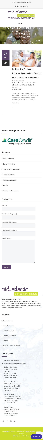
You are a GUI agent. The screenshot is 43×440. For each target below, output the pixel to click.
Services (5, 185)
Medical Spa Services (9, 180)
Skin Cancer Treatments (11, 191)
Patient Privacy (26, 436)
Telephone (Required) (9, 230)
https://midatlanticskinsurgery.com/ (15, 363)
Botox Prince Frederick (21, 83)
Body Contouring (8, 158)
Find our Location (22, 6)
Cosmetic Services (9, 164)
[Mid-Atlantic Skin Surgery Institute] (21, 15)
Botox (19, 89)
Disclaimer (16, 436)
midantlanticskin (19, 81)
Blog (15, 89)
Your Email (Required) (9, 222)
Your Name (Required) (9, 214)
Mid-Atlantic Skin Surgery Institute (24, 431)
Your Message (6, 238)
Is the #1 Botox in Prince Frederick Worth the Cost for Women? (26, 73)
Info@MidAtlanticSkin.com (12, 360)
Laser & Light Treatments (11, 169)
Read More (15, 103)
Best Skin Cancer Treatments (11, 345)
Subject (4, 206)
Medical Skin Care (8, 175)
